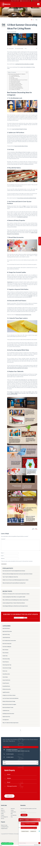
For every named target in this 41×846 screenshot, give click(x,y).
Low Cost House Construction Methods (10, 698)
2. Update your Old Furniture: (15, 76)
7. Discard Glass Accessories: (15, 82)
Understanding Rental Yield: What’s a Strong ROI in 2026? (14, 596)
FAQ (11, 816)
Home (33, 19)
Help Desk (13, 808)
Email (2, 555)
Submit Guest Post (6, 716)
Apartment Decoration (7, 631)
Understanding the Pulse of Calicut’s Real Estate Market (14, 602)
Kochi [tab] (4, 761)
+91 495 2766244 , (10, 754)
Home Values (5, 676)
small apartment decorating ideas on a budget (24, 64)
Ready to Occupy (4, 825)
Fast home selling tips (7, 646)
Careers (12, 810)
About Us (3, 810)
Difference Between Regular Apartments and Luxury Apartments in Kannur (17, 573)
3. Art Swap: (12, 77)
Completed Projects (4, 826)
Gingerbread (9, 282)
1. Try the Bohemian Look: (14, 75)
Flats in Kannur (5, 652)
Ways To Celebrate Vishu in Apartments (10, 722)
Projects (2, 815)
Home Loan (5, 670)
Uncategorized (6, 719)
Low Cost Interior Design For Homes (19, 129)
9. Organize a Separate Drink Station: (16, 84)
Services (2, 818)
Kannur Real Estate (6, 680)
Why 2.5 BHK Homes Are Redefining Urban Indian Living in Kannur (15, 599)
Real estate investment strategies (9, 704)
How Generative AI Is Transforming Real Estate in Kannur (14, 570)
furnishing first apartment (22, 216)
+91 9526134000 (36, 0)
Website (2, 558)
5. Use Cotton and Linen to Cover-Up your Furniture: (18, 79)
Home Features (6, 661)
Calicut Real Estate (6, 637)
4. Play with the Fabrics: (14, 78)
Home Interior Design (7, 667)
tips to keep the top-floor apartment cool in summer (17, 368)
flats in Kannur (5, 649)
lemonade (30, 295)
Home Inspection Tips (7, 664)
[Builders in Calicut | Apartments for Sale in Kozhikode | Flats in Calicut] (5, 6)
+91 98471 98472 (16, 0)
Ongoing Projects (4, 828)
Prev (33, 528)
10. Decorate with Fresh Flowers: (16, 85)
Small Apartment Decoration (8, 713)
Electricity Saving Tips (7, 643)
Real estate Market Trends (8, 707)
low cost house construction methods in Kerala (26, 198)
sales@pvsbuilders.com (26, 0)
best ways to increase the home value (23, 314)
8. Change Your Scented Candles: (15, 83)
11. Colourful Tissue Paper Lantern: (16, 86)
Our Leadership (13, 815)
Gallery (2, 813)
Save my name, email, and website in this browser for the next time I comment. (17, 561)
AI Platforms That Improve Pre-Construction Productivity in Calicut (16, 593)
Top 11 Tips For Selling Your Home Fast (10, 576)
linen (24, 206)
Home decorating (6, 658)
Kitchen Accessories (7, 689)
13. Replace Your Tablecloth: (15, 89)
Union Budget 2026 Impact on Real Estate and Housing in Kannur (15, 605)
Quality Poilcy (13, 811)
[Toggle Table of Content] (26, 72)
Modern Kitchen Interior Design (9, 701)
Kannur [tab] (4, 763)
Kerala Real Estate (6, 686)
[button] (7, 844)
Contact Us (3, 811)
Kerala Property (6, 683)
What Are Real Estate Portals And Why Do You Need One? (14, 582)
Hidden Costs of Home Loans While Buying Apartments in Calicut (15, 579)
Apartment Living (6, 634)
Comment (3, 539)
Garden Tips (5, 655)
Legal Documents (6, 692)
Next (36, 528)
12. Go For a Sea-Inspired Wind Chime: (17, 88)
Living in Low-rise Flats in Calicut (9, 695)
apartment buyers (6, 628)
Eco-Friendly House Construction (9, 640)
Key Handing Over (4, 816)
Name (2, 552)
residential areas (6, 710)
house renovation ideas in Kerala (21, 146)
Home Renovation (6, 673)
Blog (12, 813)
